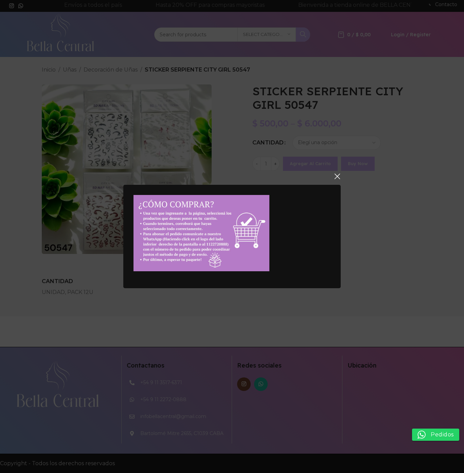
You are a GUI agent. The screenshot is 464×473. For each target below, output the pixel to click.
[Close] (337, 176)
